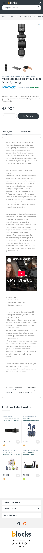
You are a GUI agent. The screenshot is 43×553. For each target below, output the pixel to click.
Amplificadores (8, 416)
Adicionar (30, 116)
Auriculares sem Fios (29, 416)
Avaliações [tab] (26, 131)
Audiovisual (27, 17)
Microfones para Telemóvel (18, 76)
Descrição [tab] (7, 131)
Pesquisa (38, 7)
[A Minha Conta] (35, 3)
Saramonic (28, 392)
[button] (39, 24)
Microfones (26, 450)
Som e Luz (13, 17)
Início (3, 17)
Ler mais (18, 442)
